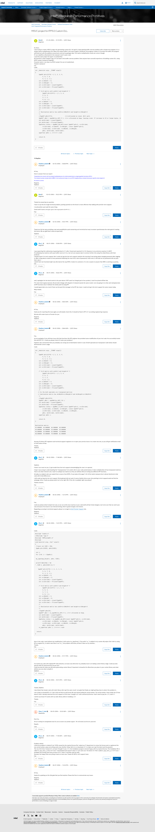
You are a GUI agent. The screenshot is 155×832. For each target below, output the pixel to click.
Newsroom (48, 812)
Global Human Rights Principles (123, 822)
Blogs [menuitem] (69, 7)
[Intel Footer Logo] (16, 818)
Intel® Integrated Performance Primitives (41, 26)
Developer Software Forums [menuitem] (28, 7)
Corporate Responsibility (71, 812)
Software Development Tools (65, 24)
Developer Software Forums (49, 24)
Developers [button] (39, 3)
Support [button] (20, 3)
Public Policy (89, 812)
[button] (120, 40)
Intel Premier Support (77, 509)
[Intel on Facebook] (24, 816)
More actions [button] (115, 31)
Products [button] (11, 3)
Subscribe (103, 31)
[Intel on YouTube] (36, 816)
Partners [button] (49, 3)
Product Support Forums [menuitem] (45, 7)
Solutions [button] (29, 3)
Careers (60, 812)
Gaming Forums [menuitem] (60, 7)
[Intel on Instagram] (40, 816)
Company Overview (29, 812)
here (78, 796)
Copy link (107, 188)
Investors (54, 812)
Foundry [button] (57, 3)
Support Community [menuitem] (6, 7)
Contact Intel (40, 812)
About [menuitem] (16, 7)
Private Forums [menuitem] (78, 7)
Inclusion (82, 812)
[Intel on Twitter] (28, 816)
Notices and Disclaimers (52, 822)
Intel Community (35, 24)
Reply (117, 148)
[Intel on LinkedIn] (32, 816)
